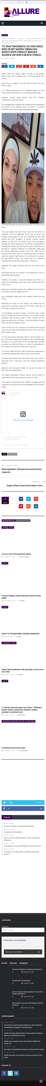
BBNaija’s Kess (12, 454)
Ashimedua (21, 715)
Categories (5, 927)
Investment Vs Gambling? (10, 29)
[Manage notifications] (41, 1081)
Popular (13, 963)
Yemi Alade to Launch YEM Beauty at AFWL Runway (27, 1004)
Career (4, 527)
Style (26, 721)
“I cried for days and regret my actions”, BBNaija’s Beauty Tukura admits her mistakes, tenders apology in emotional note (22, 709)
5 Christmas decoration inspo (13, 748)
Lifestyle (4, 35)
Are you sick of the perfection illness (16, 554)
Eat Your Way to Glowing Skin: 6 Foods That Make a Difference (27, 993)
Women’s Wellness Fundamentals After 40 (16, 27)
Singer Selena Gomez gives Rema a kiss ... (25, 485)
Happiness (13, 721)
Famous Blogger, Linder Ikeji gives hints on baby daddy (21, 596)
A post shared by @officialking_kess (15, 445)
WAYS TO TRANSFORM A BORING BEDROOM (20, 633)
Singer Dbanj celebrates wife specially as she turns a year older (23, 670)
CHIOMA (22, 600)
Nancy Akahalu (25, 557)
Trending (32, 721)
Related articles (8, 520)
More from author (23, 520)
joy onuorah (23, 750)
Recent (4, 963)
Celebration (6, 643)
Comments (23, 963)
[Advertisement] (23, 780)
